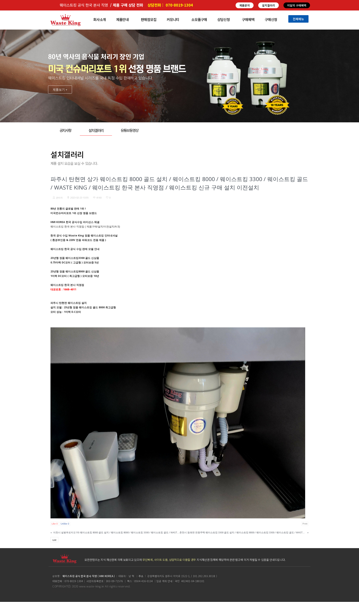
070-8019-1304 (179, 5)
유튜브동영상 (129, 130)
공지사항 (65, 130)
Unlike (65, 523)
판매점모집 (149, 19)
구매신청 (271, 19)
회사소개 (99, 19)
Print (305, 523)
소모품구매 (199, 19)
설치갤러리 (95, 130)
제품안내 (122, 19)
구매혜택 (248, 19)
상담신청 (223, 19)
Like (55, 523)
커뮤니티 (173, 19)
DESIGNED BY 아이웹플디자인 (71, 591)
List (54, 540)
